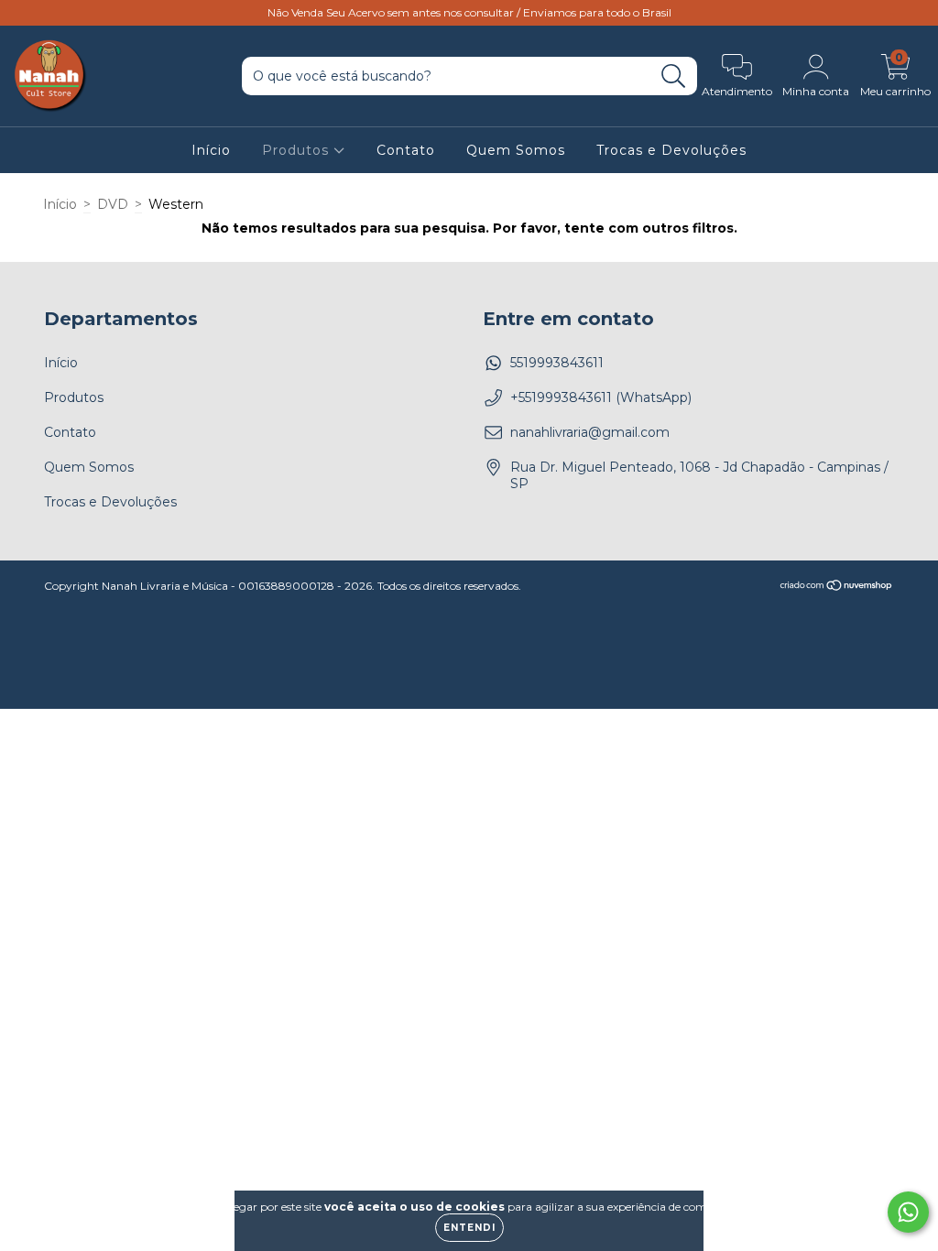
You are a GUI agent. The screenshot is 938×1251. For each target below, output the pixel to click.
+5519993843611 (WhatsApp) (601, 397)
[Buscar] (673, 76)
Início (211, 150)
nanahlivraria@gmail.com (590, 432)
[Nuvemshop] (837, 586)
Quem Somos (515, 150)
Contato (405, 150)
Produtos (297, 150)
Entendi (469, 1228)
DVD (112, 204)
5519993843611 (557, 362)
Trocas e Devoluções (671, 150)
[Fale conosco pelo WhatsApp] (908, 1212)
